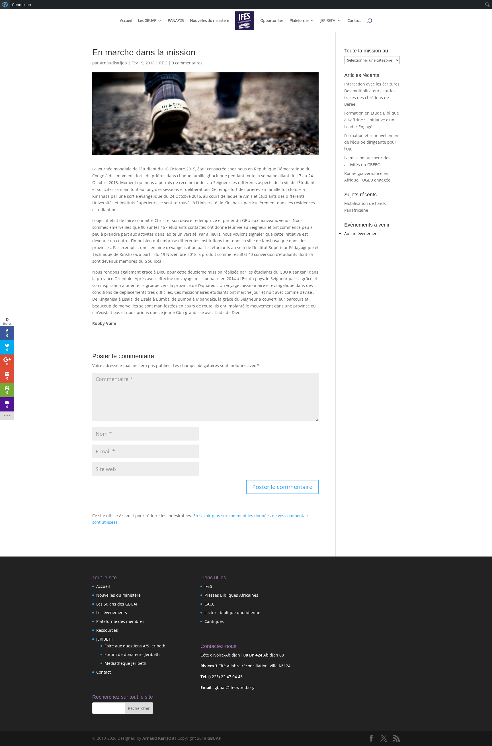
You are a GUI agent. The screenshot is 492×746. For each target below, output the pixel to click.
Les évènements (111, 612)
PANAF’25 (176, 21)
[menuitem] (5, 4)
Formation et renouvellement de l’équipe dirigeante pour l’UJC (372, 142)
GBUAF (214, 738)
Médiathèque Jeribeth (125, 663)
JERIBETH (327, 21)
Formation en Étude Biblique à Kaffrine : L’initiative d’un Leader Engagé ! (371, 119)
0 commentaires (187, 63)
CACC (209, 604)
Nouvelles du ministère (209, 21)
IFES (208, 586)
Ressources (107, 630)
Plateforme (299, 21)
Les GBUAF (147, 21)
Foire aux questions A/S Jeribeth (134, 646)
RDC (163, 63)
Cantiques (214, 621)
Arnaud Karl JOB (158, 738)
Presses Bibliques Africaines (231, 595)
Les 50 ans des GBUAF (117, 604)
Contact (354, 21)
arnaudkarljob (113, 63)
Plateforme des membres (120, 621)
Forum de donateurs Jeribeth (132, 654)
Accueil (126, 21)
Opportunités (271, 21)
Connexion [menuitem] (21, 4)
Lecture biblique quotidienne (232, 612)
